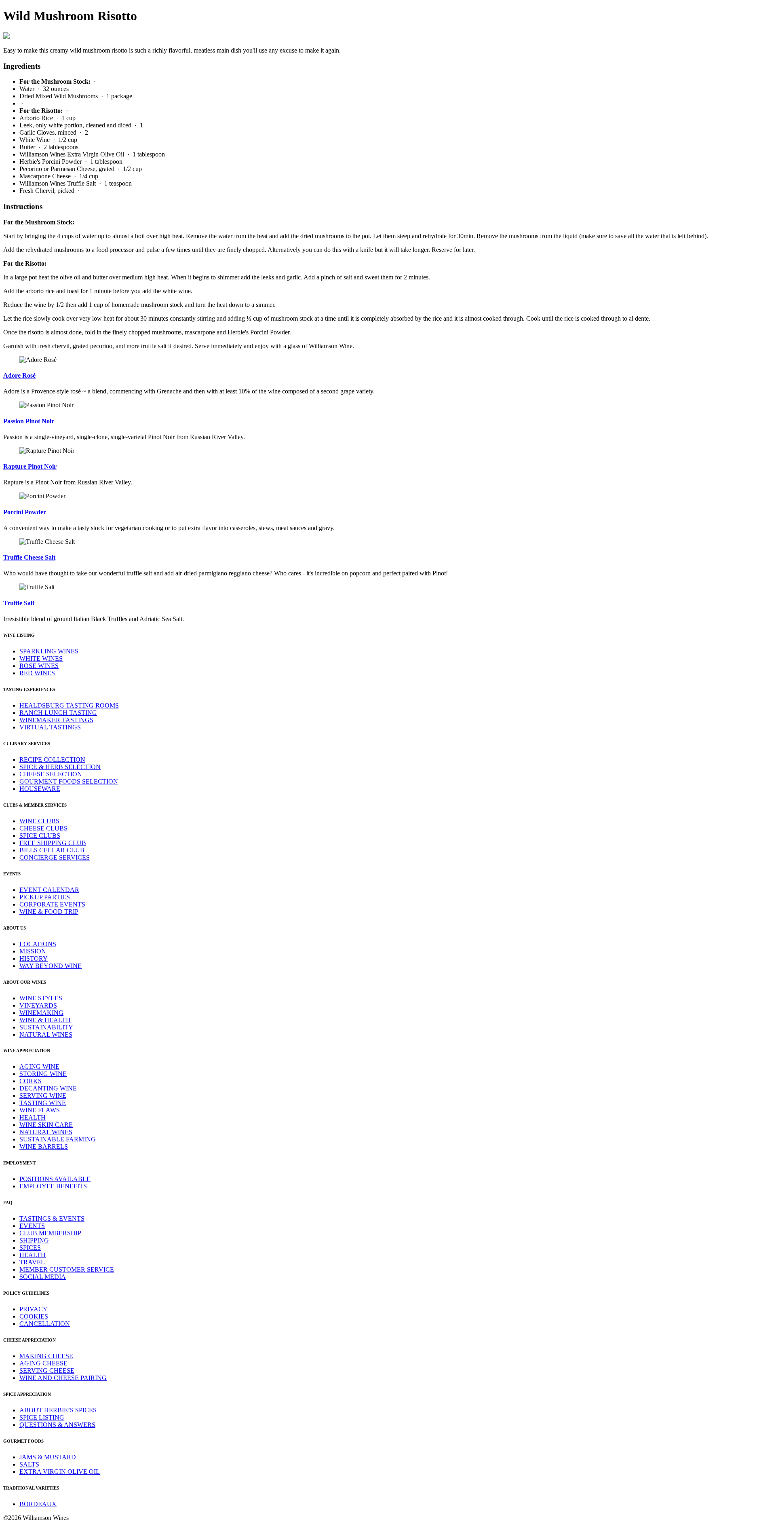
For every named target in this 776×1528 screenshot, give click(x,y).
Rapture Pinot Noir (30, 466)
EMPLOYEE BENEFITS (53, 1186)
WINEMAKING (41, 1012)
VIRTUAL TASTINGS (50, 727)
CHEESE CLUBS (43, 828)
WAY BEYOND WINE (50, 965)
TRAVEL (32, 1262)
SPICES (30, 1247)
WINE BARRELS (43, 1146)
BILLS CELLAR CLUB (51, 850)
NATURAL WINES (45, 1034)
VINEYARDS (38, 1005)
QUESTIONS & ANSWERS (57, 1424)
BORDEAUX (38, 1504)
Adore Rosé (19, 375)
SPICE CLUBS (39, 835)
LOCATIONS (37, 943)
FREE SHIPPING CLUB (52, 842)
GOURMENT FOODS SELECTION (68, 781)
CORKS (30, 1081)
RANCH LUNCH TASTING (58, 712)
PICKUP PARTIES (44, 897)
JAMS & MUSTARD (47, 1457)
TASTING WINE (42, 1102)
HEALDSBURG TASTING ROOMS (69, 705)
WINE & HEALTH (45, 1020)
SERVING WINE (42, 1095)
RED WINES (37, 673)
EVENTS (32, 1225)
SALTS (29, 1464)
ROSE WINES (39, 665)
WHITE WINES (41, 658)
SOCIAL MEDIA (42, 1276)
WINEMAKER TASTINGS (56, 719)
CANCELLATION (44, 1323)
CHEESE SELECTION (50, 774)
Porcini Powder (24, 512)
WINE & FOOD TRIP (48, 911)
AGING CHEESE (43, 1363)
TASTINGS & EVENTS (51, 1218)
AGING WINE (39, 1066)
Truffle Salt (18, 603)
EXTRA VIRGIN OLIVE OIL (59, 1471)
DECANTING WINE (48, 1088)
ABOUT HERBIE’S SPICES (58, 1410)
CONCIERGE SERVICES (54, 857)
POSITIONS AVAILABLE (55, 1178)
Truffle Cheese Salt (29, 557)
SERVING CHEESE (46, 1370)
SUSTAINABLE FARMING (57, 1139)
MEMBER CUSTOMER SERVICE (66, 1269)
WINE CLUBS (39, 821)
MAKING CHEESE (46, 1356)
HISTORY (33, 958)
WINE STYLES (40, 998)
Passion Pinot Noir (28, 421)
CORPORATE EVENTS (52, 904)
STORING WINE (43, 1073)
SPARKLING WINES (48, 651)
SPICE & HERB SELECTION (60, 766)
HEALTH (32, 1117)
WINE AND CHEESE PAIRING (63, 1377)
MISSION (32, 951)
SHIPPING (34, 1240)
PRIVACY (33, 1309)
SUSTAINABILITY (46, 1027)
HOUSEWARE (39, 788)
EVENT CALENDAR (49, 889)
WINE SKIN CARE (46, 1124)
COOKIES (33, 1316)
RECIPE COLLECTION (52, 759)
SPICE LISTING (41, 1417)
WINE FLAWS (39, 1110)
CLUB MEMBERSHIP (50, 1233)
